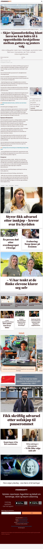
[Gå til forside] (6, 1)
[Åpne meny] (42, 1)
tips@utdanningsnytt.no (23, 519)
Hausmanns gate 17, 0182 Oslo (23, 522)
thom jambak (11, 185)
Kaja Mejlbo (25, 517)
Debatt (21, 333)
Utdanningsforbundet (23, 520)
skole (7, 185)
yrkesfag (2, 185)
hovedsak (16, 185)
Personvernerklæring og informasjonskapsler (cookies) (21, 526)
